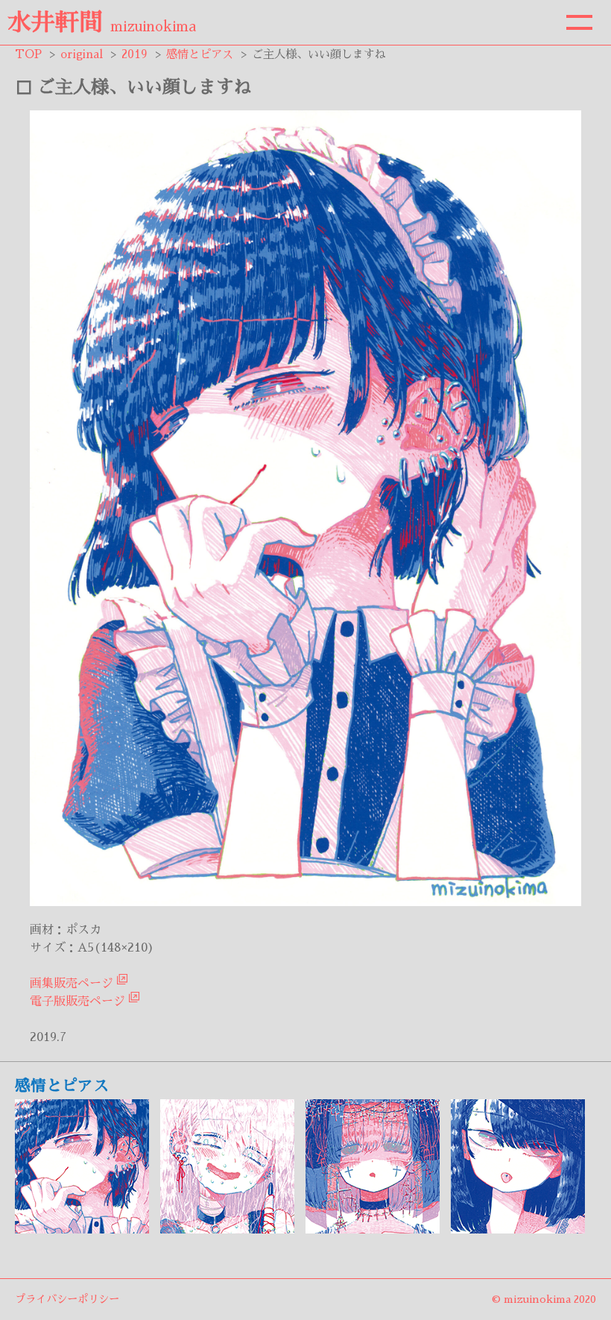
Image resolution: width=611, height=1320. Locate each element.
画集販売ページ (71, 984)
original (81, 54)
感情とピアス (199, 54)
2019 (134, 54)
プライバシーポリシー (67, 1299)
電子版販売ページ (77, 1002)
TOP (28, 54)
